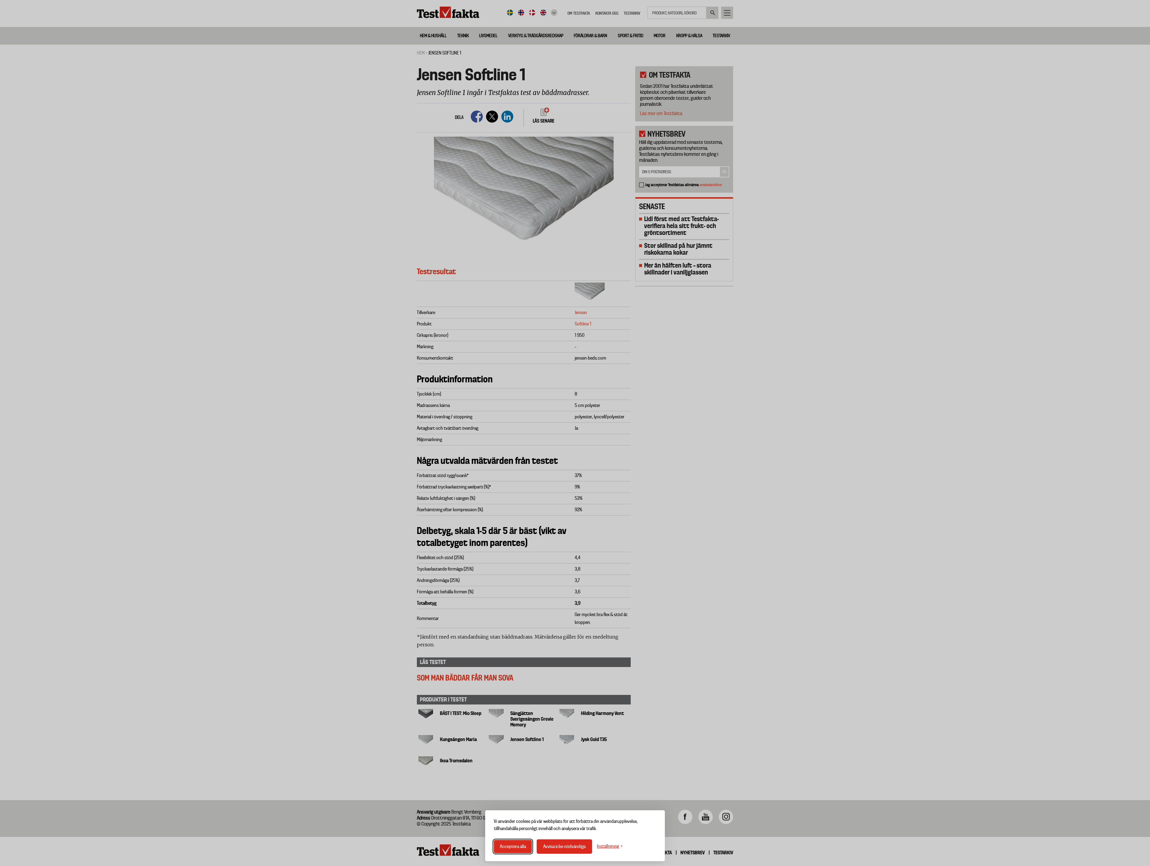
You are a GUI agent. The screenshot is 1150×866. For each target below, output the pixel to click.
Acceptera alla (513, 846)
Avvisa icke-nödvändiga (564, 846)
